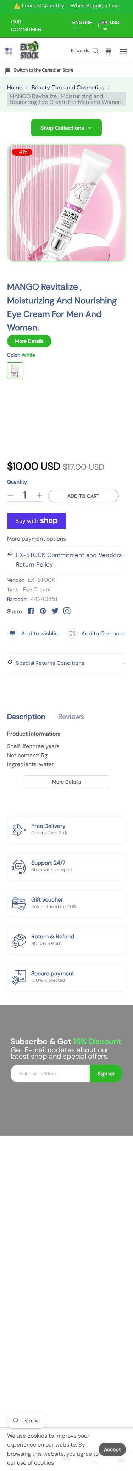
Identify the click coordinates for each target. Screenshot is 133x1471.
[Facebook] (30, 610)
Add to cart (83, 496)
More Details (29, 341)
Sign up (106, 1073)
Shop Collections (62, 128)
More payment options (36, 538)
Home (14, 87)
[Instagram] (67, 610)
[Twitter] (55, 610)
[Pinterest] (42, 610)
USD (113, 22)
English (82, 22)
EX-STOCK (41, 580)
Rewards (80, 51)
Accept (112, 1449)
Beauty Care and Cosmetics (68, 87)
